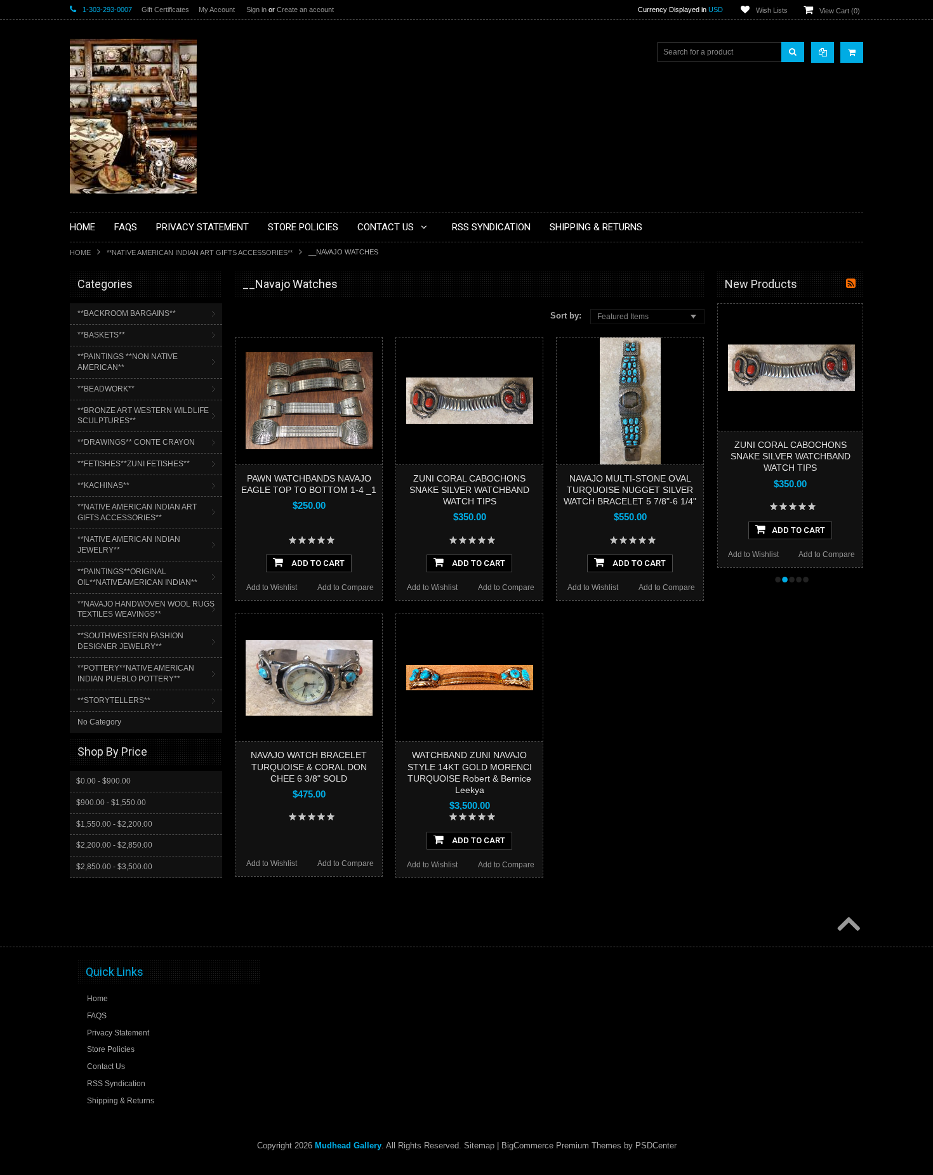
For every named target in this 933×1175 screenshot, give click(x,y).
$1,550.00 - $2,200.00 (114, 824)
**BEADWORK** (106, 388)
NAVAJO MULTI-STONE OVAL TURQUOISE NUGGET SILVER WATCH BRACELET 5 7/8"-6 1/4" (630, 489)
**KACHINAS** (103, 485)
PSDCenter (656, 1145)
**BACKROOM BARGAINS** (126, 313)
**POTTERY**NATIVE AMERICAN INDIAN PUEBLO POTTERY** (135, 673)
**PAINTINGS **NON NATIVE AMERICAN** (127, 362)
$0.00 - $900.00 (103, 781)
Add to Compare (345, 587)
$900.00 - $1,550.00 (111, 802)
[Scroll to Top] (847, 925)
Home (80, 252)
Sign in (256, 9)
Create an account (305, 9)
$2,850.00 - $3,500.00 (114, 866)
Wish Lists (772, 10)
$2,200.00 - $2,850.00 (114, 845)
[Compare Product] (822, 52)
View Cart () (839, 11)
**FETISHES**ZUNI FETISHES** (133, 463)
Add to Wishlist (271, 587)
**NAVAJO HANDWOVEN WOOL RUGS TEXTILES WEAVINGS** (146, 609)
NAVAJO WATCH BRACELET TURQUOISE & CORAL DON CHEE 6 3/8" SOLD (309, 766)
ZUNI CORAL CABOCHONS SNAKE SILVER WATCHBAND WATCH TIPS (469, 489)
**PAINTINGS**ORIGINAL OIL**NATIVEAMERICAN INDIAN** (137, 577)
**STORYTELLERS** (113, 700)
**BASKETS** (101, 335)
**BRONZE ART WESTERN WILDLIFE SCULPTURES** (143, 416)
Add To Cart (317, 563)
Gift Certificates (165, 9)
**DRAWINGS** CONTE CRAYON (136, 442)
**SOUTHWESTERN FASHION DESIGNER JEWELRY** (130, 641)
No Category (99, 722)
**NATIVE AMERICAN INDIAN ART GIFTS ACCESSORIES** (200, 252)
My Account (217, 9)
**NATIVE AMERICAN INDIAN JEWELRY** (128, 545)
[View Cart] (851, 52)
